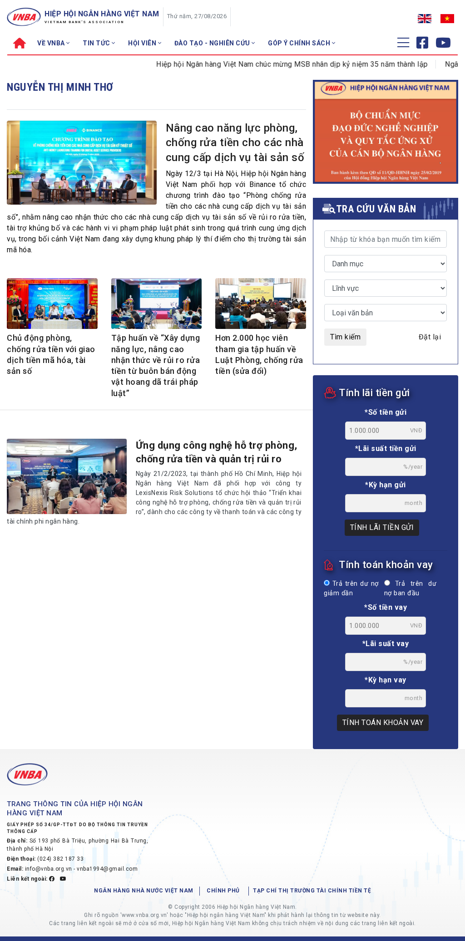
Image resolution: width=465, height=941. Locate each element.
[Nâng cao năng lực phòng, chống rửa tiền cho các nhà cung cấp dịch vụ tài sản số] (82, 164)
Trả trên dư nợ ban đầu (410, 589)
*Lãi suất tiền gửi (385, 448)
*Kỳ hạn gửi (385, 484)
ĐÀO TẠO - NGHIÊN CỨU (213, 43)
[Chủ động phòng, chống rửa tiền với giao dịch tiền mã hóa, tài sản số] (52, 304)
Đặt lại (430, 337)
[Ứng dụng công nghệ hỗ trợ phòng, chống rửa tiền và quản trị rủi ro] (67, 476)
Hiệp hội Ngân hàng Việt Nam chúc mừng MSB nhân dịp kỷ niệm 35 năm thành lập (278, 64)
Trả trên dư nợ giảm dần (351, 589)
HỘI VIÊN (143, 43)
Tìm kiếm (345, 337)
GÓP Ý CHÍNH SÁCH (300, 43)
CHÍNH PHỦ (223, 890)
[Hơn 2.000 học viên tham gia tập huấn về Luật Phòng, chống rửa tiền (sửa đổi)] (260, 306)
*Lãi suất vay (385, 643)
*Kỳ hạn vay (385, 680)
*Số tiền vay (385, 607)
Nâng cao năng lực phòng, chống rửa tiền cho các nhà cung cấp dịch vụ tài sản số (235, 143)
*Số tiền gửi (385, 412)
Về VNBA (51, 43)
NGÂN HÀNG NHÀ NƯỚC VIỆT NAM (143, 890)
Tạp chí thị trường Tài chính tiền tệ (312, 890)
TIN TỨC (97, 43)
